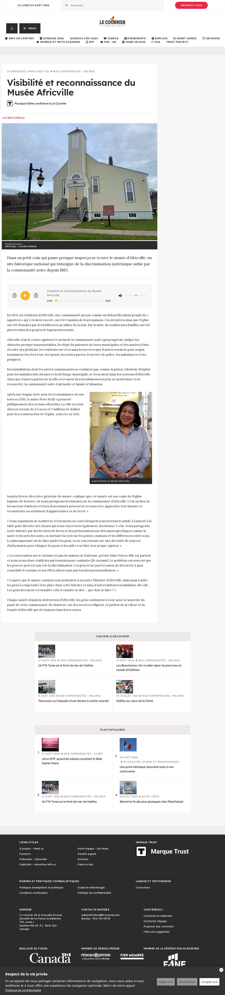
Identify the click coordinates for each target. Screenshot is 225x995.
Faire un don (135, 42)
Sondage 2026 (53, 38)
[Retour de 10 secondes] (14, 296)
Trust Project (177, 42)
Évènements (136, 38)
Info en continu (21, 38)
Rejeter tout (166, 982)
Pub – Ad (110, 42)
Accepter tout (209, 982)
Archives (213, 38)
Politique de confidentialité (23, 990)
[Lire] (25, 295)
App (91, 42)
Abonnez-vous (191, 5)
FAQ (157, 42)
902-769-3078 (101, 918)
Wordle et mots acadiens (60, 42)
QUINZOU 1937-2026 (84, 38)
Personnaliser (187, 982)
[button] (30, 28)
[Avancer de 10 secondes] (36, 296)
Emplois (161, 38)
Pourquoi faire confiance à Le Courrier (40, 103)
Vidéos (113, 38)
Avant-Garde (187, 38)
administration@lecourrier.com (100, 915)
